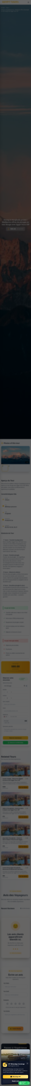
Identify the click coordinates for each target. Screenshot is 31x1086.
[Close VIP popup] (27, 1063)
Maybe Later (15, 1081)
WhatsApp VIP (16, 1076)
